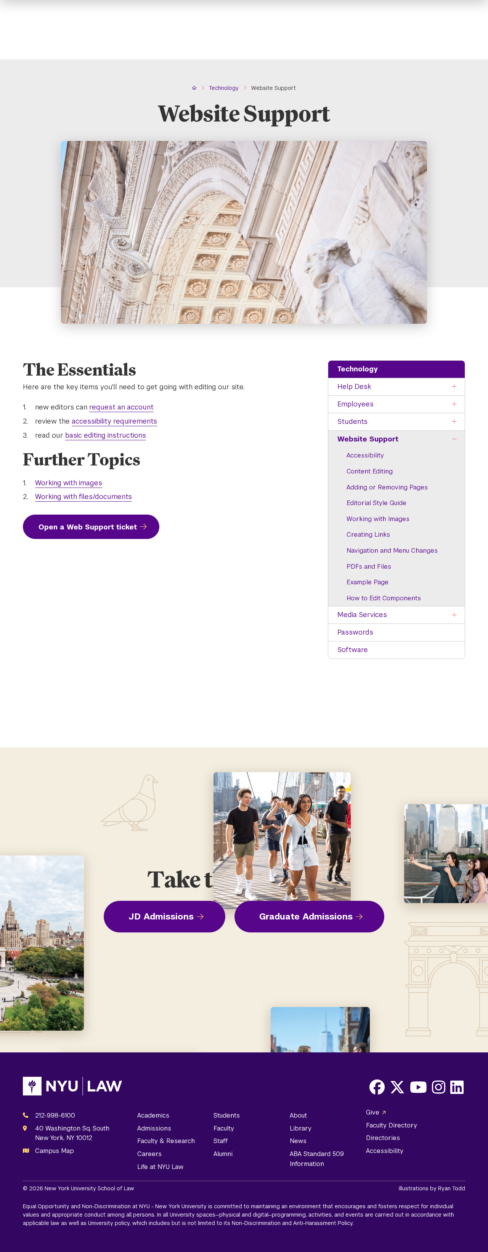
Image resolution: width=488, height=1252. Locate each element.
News (298, 1141)
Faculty (224, 1128)
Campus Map (54, 1151)
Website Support (367, 439)
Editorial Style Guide (376, 503)
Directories (383, 1138)
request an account (121, 407)
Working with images (68, 482)
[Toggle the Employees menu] (454, 404)
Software (352, 649)
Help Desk (354, 386)
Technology (357, 369)
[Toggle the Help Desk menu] (454, 386)
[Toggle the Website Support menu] (454, 439)
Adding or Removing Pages (387, 487)
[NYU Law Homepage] (72, 1088)
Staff (221, 1141)
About (298, 1115)
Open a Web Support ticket (88, 527)
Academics (153, 1115)
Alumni (223, 1154)
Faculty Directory (391, 1125)
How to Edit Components (384, 598)
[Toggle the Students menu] (454, 421)
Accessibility (365, 455)
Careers (149, 1154)
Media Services (362, 614)
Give (372, 1112)
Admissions (154, 1128)
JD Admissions (161, 916)
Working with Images (378, 519)
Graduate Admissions (306, 916)
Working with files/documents (83, 496)
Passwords (355, 632)
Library (300, 1128)
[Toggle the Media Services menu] (454, 615)
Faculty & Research (166, 1141)
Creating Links (368, 535)
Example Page (367, 582)
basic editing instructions (105, 435)
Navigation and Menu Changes (392, 551)
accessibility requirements (114, 421)
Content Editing (370, 471)
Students (352, 421)
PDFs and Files (369, 567)
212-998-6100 (55, 1115)
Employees (355, 404)
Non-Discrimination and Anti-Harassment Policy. (293, 1223)
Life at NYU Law (160, 1167)
